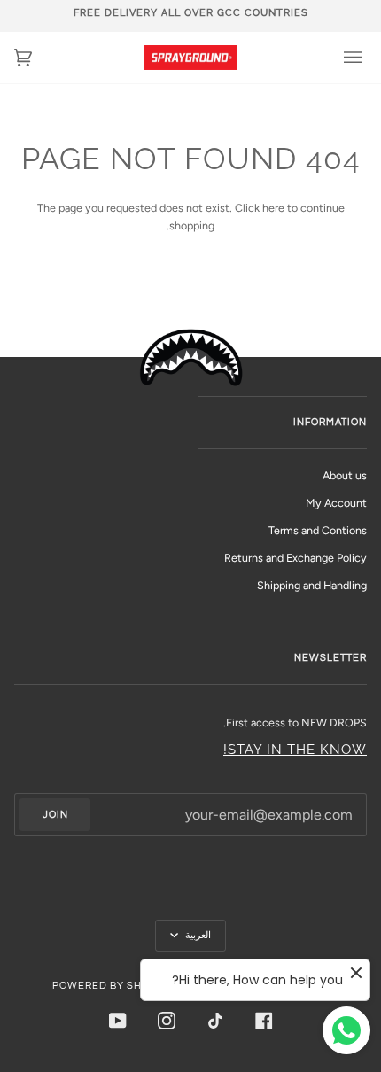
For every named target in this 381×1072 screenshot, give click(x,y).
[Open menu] (340, 57)
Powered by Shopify (113, 985)
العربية (197, 935)
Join (55, 815)
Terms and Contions (317, 530)
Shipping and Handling (312, 585)
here (273, 207)
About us (345, 475)
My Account (336, 502)
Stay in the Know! (295, 749)
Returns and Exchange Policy (295, 557)
